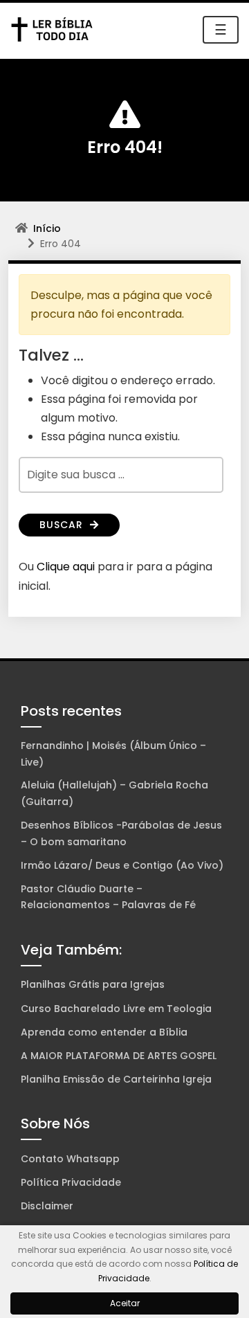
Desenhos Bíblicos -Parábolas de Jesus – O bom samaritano (121, 833)
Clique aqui (66, 567)
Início (47, 228)
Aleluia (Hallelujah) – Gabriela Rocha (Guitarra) (114, 793)
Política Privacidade (71, 1182)
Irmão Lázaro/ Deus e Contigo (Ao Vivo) (122, 865)
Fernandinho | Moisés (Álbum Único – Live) (113, 754)
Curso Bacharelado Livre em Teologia (116, 1008)
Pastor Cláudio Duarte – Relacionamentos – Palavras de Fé (108, 897)
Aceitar (125, 1303)
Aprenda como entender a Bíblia (104, 1032)
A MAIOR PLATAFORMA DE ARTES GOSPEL (118, 1056)
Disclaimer (47, 1206)
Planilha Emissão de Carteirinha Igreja (116, 1079)
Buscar (62, 525)
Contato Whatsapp (70, 1159)
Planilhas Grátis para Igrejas (93, 984)
